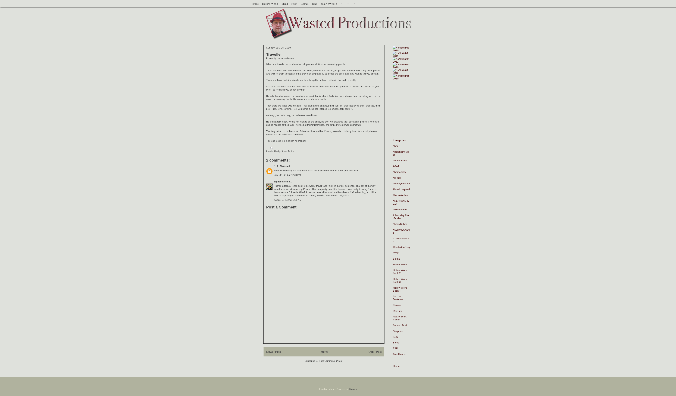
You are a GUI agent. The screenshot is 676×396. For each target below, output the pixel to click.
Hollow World (270, 3)
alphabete (279, 181)
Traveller (274, 54)
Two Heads (399, 354)
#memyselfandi (401, 183)
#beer (396, 145)
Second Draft (400, 325)
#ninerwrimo (400, 209)
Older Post (375, 351)
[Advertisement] (324, 316)
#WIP (396, 253)
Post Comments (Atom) (331, 361)
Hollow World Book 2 (400, 272)
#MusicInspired (401, 189)
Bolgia (396, 258)
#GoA (396, 166)
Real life (397, 311)
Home (255, 3)
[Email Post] (270, 147)
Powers (397, 305)
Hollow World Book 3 (400, 280)
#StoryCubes (400, 224)
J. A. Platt (279, 166)
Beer (314, 3)
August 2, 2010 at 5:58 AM (287, 200)
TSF (395, 348)
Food (294, 3)
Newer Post (273, 351)
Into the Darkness (398, 298)
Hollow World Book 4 (400, 289)
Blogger (353, 389)
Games (304, 3)
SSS (395, 337)
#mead (397, 177)
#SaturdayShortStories (401, 217)
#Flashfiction (400, 160)
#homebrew (399, 171)
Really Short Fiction (284, 151)
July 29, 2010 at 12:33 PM (287, 175)
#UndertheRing (401, 247)
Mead (284, 3)
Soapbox (398, 331)
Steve (396, 342)
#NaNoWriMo (329, 3)
